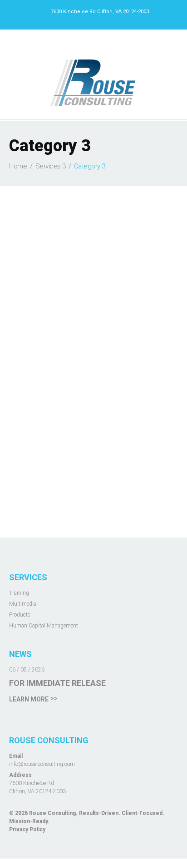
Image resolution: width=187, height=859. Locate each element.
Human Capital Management (43, 625)
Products (19, 615)
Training (19, 593)
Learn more (29, 699)
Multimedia (22, 604)
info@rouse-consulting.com (42, 764)
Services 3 (50, 166)
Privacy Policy (27, 829)
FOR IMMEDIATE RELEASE (57, 683)
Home (18, 166)
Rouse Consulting (52, 813)
